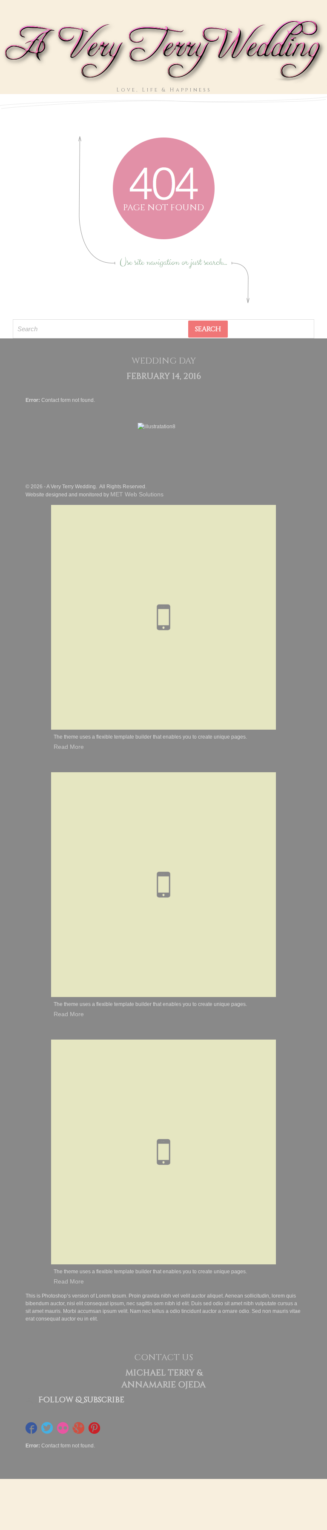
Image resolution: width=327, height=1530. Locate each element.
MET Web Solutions (137, 494)
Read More (69, 746)
